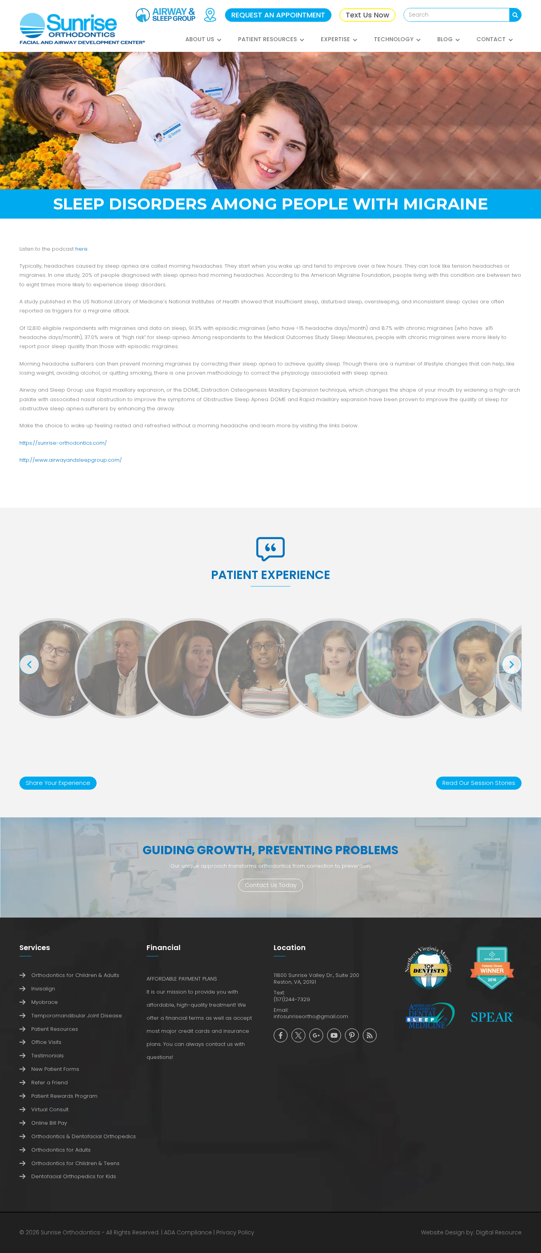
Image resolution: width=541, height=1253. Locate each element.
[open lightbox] (54, 668)
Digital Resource (499, 1232)
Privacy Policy (235, 1232)
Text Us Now (367, 15)
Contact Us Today (271, 885)
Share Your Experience (58, 783)
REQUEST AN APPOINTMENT (278, 15)
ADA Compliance (188, 1232)
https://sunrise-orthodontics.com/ (63, 443)
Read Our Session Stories (478, 783)
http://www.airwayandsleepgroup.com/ (70, 460)
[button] (203, 43)
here (81, 249)
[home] (82, 29)
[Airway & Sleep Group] (165, 15)
